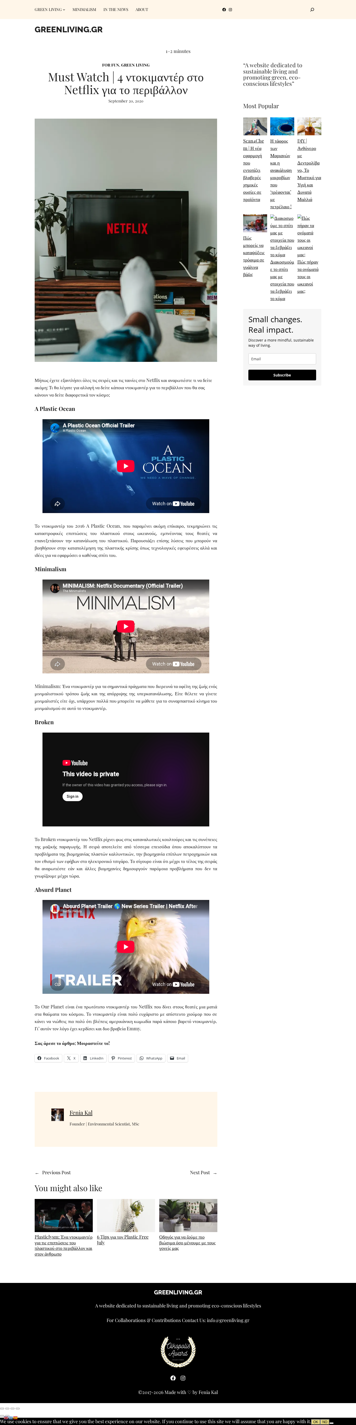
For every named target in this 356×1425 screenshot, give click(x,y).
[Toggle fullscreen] (7, 1408)
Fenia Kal (81, 1112)
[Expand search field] (312, 9)
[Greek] (11, 1417)
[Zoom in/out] (2, 1408)
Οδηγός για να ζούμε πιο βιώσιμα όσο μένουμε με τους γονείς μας (187, 1242)
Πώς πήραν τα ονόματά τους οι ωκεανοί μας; (307, 276)
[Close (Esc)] (18, 1408)
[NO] (331, 1423)
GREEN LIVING (135, 65)
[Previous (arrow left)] (2, 1416)
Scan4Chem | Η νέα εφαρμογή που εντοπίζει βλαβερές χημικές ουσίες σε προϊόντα (253, 170)
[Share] (12, 1408)
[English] (6, 1417)
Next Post (200, 1172)
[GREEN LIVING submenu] (64, 9)
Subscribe (282, 375)
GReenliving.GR (69, 29)
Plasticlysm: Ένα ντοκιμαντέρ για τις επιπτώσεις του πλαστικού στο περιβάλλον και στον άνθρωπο (64, 1245)
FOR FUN (110, 65)
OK (315, 1422)
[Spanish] (15, 1417)
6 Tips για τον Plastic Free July (123, 1239)
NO (324, 1422)
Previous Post (56, 1172)
